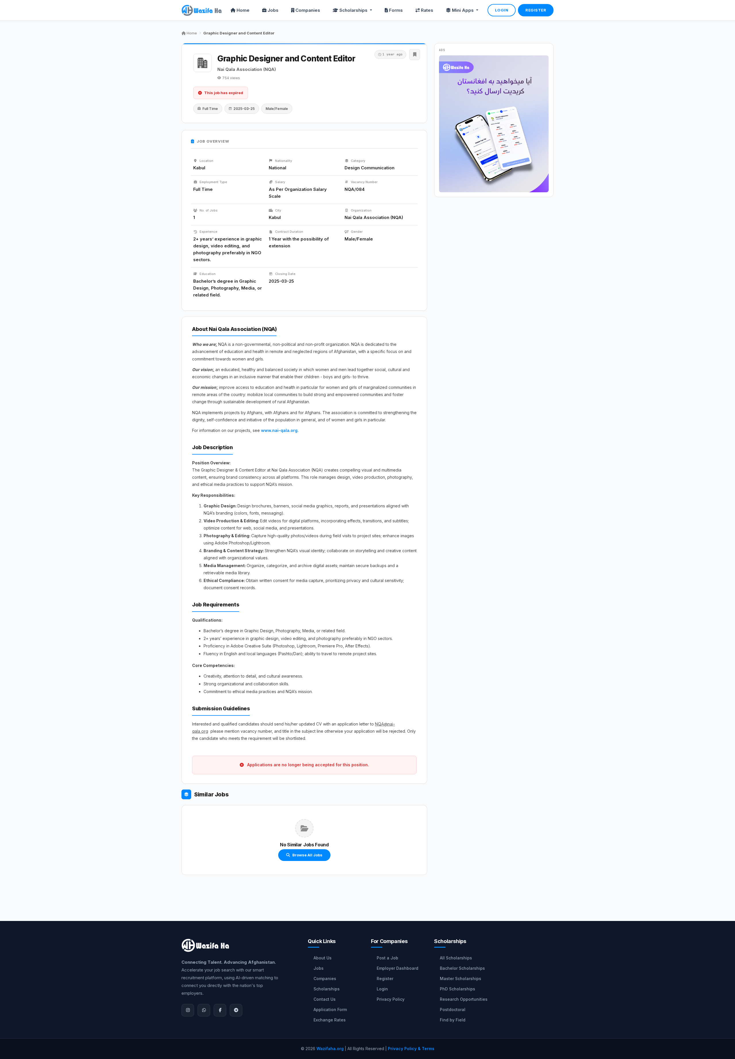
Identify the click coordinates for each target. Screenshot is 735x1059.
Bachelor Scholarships (462, 968)
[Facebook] (220, 1010)
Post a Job (387, 957)
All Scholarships (456, 957)
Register (535, 10)
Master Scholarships (460, 978)
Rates (427, 10)
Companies (307, 10)
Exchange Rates (330, 1019)
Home (243, 10)
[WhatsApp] (204, 1010)
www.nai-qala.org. (280, 430)
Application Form (330, 1009)
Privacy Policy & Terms (411, 1048)
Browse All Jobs (307, 855)
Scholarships (327, 988)
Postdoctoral (452, 1009)
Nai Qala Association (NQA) (246, 69)
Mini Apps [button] (463, 10)
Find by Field (452, 1019)
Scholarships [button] (354, 10)
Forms (396, 10)
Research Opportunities (464, 999)
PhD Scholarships (457, 988)
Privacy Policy (391, 999)
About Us (323, 957)
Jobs (273, 10)
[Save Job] (414, 54)
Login (501, 10)
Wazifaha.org (330, 1048)
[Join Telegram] (236, 1010)
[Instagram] (187, 1010)
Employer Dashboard (397, 968)
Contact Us (325, 999)
